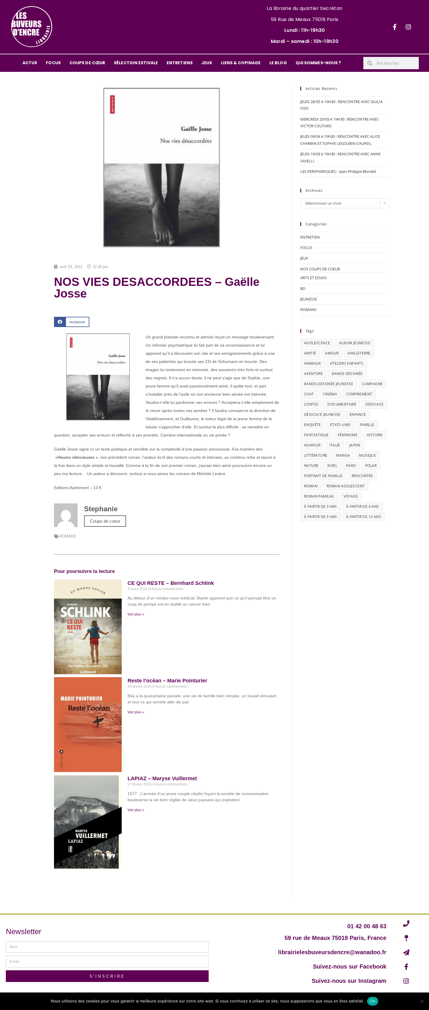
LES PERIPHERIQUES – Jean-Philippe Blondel (338, 171)
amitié (310, 353)
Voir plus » (136, 614)
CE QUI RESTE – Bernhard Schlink (171, 583)
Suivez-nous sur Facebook (349, 966)
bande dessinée (347, 373)
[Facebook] (394, 27)
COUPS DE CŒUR (87, 63)
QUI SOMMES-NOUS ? (318, 63)
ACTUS (29, 63)
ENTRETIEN (310, 237)
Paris (351, 465)
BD (302, 288)
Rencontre (362, 475)
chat (309, 394)
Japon (354, 445)
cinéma (330, 394)
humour (312, 445)
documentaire (341, 404)
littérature (315, 455)
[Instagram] (408, 27)
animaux (312, 363)
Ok (372, 1001)
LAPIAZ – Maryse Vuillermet (162, 778)
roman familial (319, 496)
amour (332, 353)
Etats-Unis (340, 424)
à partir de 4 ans (362, 506)
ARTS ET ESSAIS (313, 277)
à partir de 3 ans (320, 506)
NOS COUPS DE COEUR (320, 269)
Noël (332, 465)
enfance (358, 414)
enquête (312, 424)
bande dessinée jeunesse (328, 383)
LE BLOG (278, 63)
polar (370, 465)
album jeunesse (354, 342)
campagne (372, 383)
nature (311, 465)
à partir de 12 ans (363, 516)
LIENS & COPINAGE (241, 63)
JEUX (206, 63)
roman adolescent (346, 486)
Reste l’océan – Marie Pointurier (167, 681)
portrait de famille (323, 475)
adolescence (317, 342)
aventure (313, 373)
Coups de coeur (105, 521)
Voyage (350, 496)
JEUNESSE (308, 299)
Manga (343, 455)
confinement (359, 394)
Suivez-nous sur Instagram (349, 981)
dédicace (374, 404)
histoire (375, 434)
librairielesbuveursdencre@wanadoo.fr (332, 952)
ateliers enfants (346, 363)
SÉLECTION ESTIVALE (136, 63)
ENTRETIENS (180, 63)
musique (367, 455)
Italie (334, 445)
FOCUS (53, 63)
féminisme (348, 434)
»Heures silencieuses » (76, 457)
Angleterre (359, 353)
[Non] (422, 1001)
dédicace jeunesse (322, 414)
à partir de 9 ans (320, 516)
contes (311, 404)
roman (311, 486)
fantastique (316, 434)
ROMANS (68, 536)
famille (367, 424)
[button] (71, 322)
